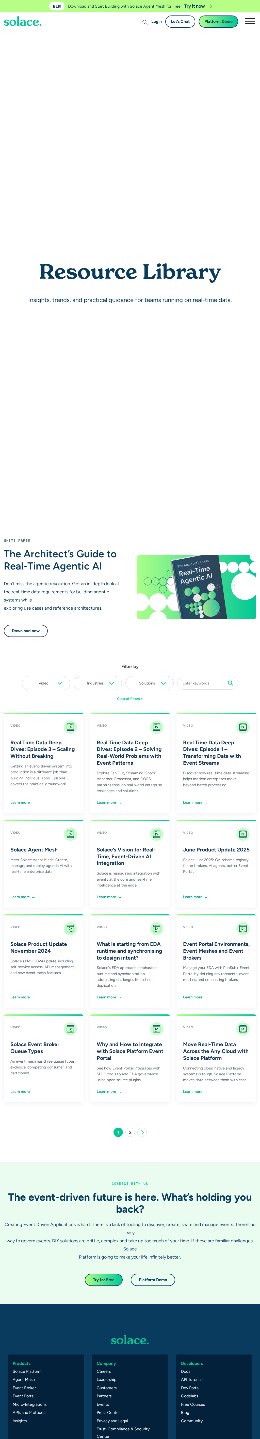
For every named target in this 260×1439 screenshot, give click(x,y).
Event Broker (24, 1387)
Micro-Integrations (29, 1404)
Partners (104, 1396)
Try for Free (104, 1279)
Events (103, 1404)
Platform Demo (218, 21)
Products (21, 1363)
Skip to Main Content (25, 17)
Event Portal (24, 1396)
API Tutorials (192, 1379)
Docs (185, 1371)
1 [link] (120, 1133)
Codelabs (189, 1396)
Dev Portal (190, 1387)
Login (156, 21)
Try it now (195, 6)
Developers (192, 1363)
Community (192, 1420)
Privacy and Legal (112, 1420)
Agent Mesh (24, 1379)
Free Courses (193, 1404)
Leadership (106, 1379)
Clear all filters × (130, 699)
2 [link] (132, 1133)
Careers (104, 1371)
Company (106, 1363)
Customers (107, 1387)
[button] (46, 682)
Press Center (108, 1412)
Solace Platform (27, 1371)
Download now (26, 630)
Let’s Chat (180, 21)
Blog (185, 1412)
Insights (20, 1420)
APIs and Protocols (29, 1412)
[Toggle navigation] (249, 21)
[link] (142, 1132)
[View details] (130, 1339)
